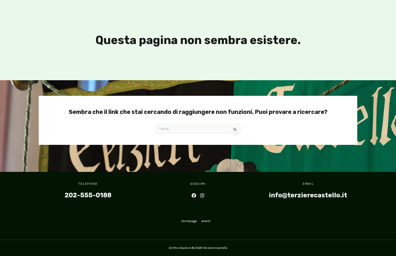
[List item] (194, 195)
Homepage (189, 221)
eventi (205, 221)
